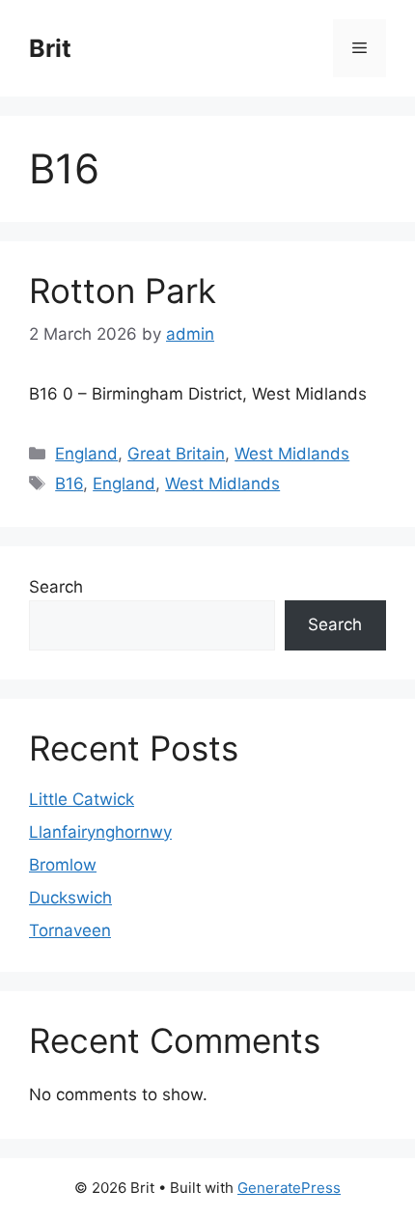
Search (56, 586)
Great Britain (176, 453)
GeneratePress (289, 1187)
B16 (69, 483)
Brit (50, 48)
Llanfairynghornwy (100, 832)
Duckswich (70, 897)
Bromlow (63, 864)
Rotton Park (122, 290)
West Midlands (292, 453)
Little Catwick (81, 799)
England (86, 453)
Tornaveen (70, 930)
